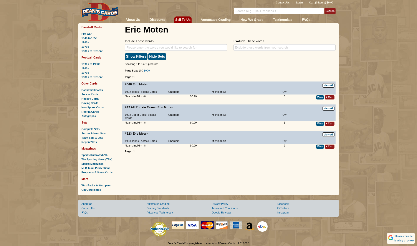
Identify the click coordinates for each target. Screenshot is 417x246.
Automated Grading (216, 19)
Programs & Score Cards (97, 172)
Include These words (139, 41)
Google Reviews (221, 212)
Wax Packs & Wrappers (96, 185)
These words (248, 41)
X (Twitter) (283, 208)
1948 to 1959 (89, 38)
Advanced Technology (160, 212)
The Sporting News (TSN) (96, 159)
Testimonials (282, 19)
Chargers (173, 91)
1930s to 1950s (90, 64)
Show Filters (136, 56)
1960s (85, 42)
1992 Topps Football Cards (141, 91)
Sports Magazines (92, 163)
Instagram (283, 212)
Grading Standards (158, 208)
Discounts (157, 19)
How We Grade (251, 19)
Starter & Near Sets (93, 133)
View (320, 97)
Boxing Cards (89, 103)
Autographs (88, 116)
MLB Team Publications (95, 168)
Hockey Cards (90, 98)
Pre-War (86, 33)
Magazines (88, 148)
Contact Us (283, 2)
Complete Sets (90, 129)
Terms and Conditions (225, 208)
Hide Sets (157, 56)
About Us (133, 19)
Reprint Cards (90, 111)
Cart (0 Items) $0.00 (321, 2)
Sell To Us (182, 19)
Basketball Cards (92, 90)
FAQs (306, 19)
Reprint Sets (89, 142)
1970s (85, 46)
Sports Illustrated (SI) (94, 155)
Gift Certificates (91, 189)
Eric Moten (141, 84)
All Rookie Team (143, 107)
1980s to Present (92, 51)
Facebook (283, 203)
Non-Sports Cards (92, 107)
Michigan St (219, 91)
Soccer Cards (90, 94)
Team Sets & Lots (92, 137)
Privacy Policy (220, 203)
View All (328, 85)
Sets (84, 122)
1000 (147, 70)
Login (299, 2)
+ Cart (329, 97)
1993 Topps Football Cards (141, 141)
